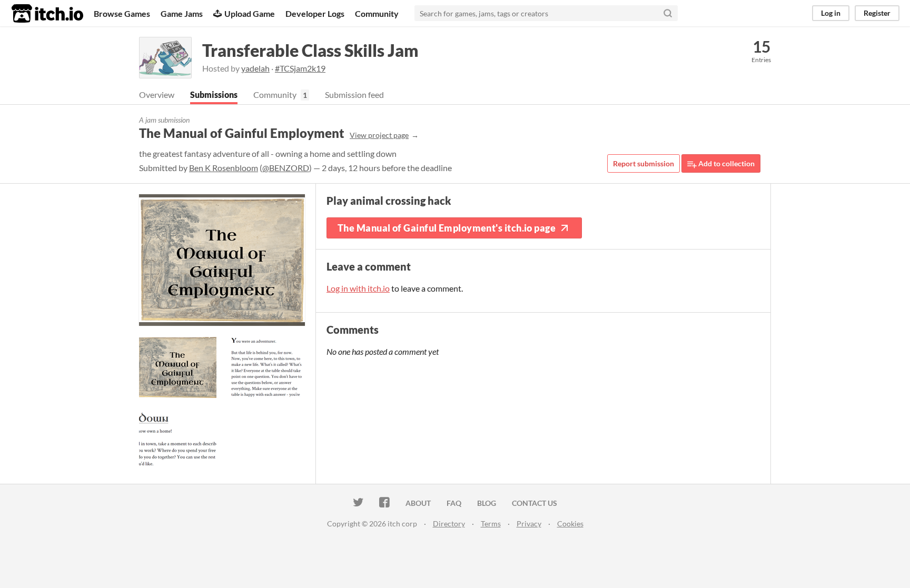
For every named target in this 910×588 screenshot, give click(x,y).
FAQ (454, 503)
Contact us (534, 503)
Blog (486, 503)
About (418, 503)
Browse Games (122, 13)
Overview (156, 94)
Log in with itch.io (358, 288)
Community (377, 13)
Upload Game (249, 13)
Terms (491, 523)
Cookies (570, 523)
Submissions (214, 94)
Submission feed (354, 94)
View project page (379, 135)
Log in (830, 12)
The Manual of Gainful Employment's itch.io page (447, 228)
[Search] (668, 13)
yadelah (255, 68)
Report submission (643, 163)
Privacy (529, 523)
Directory (449, 523)
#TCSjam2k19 (300, 68)
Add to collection (726, 163)
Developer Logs (314, 13)
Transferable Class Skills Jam (310, 50)
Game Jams (182, 13)
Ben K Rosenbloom (223, 168)
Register (877, 12)
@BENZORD (285, 168)
